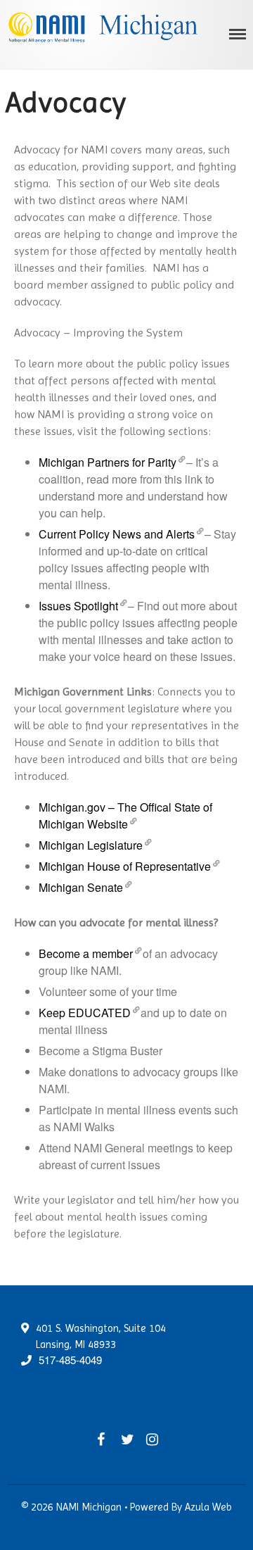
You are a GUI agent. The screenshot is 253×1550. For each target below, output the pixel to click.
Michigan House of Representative (125, 866)
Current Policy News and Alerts (117, 534)
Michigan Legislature (91, 845)
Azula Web (208, 1507)
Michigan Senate (81, 887)
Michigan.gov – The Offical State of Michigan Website (125, 815)
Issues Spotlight (78, 606)
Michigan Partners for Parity (107, 462)
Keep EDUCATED (85, 1012)
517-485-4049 (70, 1359)
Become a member (86, 953)
